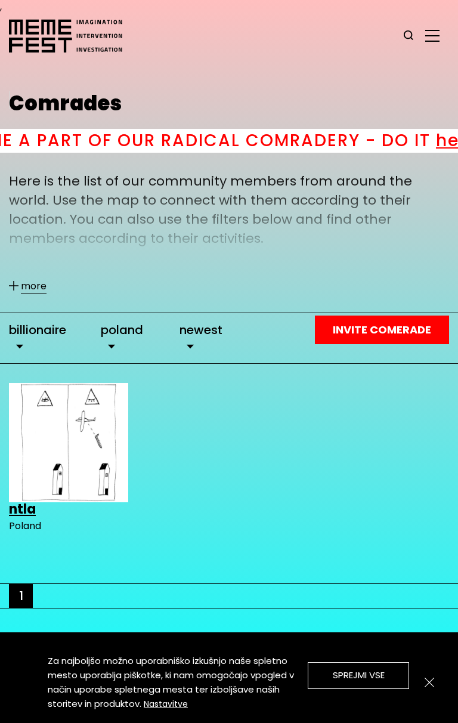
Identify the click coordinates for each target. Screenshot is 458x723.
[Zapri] (429, 682)
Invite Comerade (382, 329)
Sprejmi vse (359, 675)
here (426, 140)
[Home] (71, 35)
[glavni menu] (432, 35)
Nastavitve (166, 704)
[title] (408, 36)
